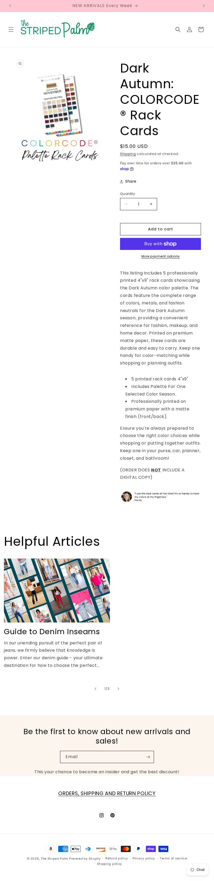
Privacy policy (144, 858)
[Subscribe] (148, 757)
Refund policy (116, 858)
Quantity (127, 193)
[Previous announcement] (10, 5)
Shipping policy (109, 864)
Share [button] (130, 181)
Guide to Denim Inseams (52, 631)
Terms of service (173, 858)
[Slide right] (118, 688)
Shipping (128, 154)
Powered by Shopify (85, 858)
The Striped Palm (54, 858)
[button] (11, 29)
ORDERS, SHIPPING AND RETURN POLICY (107, 793)
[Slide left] (95, 688)
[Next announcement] (204, 5)
